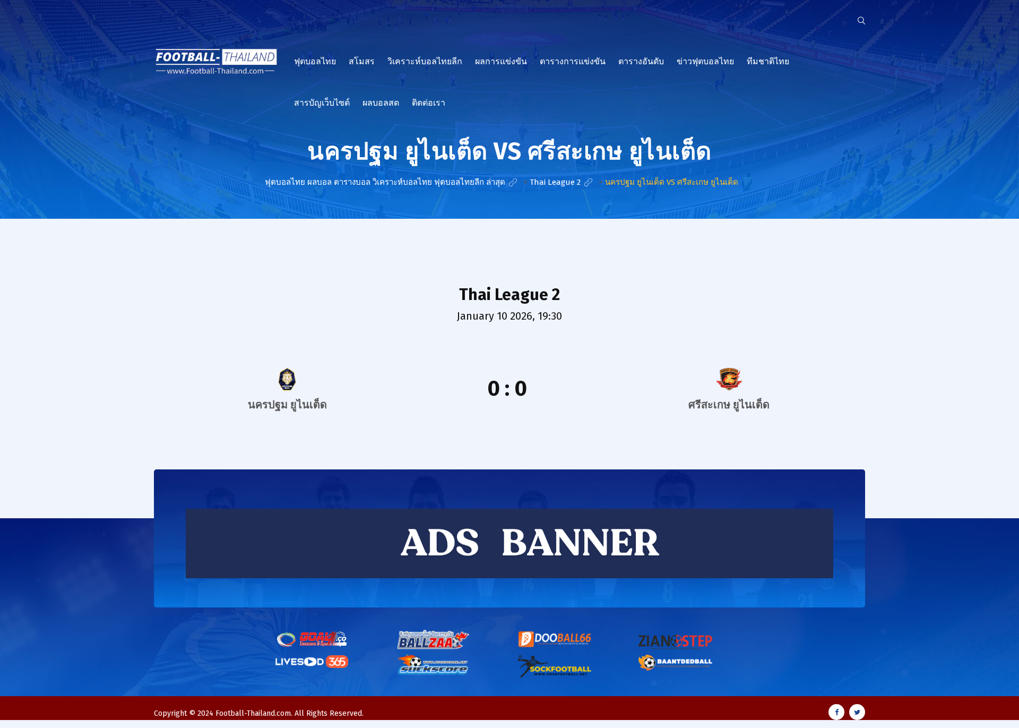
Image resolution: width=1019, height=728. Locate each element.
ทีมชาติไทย (768, 61)
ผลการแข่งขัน (501, 61)
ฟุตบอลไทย (315, 61)
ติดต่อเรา (428, 103)
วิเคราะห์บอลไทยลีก (424, 61)
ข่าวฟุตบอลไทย (705, 61)
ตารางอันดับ (641, 61)
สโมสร (362, 61)
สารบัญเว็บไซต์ (322, 103)
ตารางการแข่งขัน (573, 61)
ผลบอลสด (380, 103)
